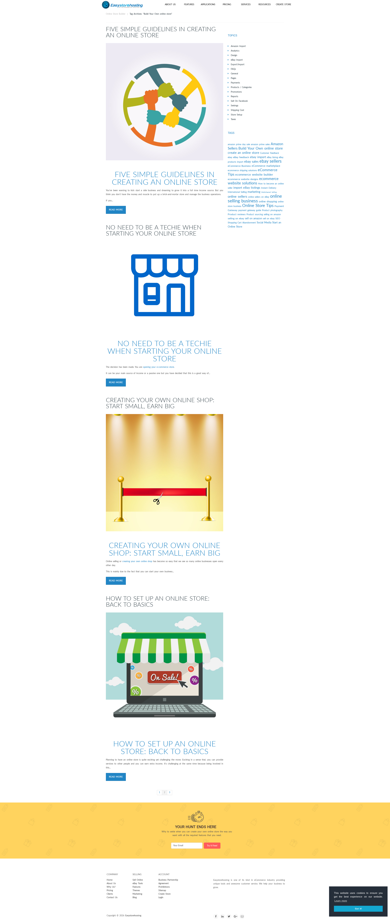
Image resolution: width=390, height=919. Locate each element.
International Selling (237, 192)
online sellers (237, 196)
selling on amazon (272, 214)
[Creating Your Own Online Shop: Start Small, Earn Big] (164, 472)
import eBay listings (246, 187)
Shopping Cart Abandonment (242, 223)
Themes (136, 890)
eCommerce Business (239, 166)
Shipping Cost (237, 110)
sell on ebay (269, 219)
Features (189, 5)
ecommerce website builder (254, 174)
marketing (254, 192)
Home (109, 880)
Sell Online (138, 880)
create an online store (243, 152)
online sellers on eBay (258, 197)
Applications (208, 5)
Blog (135, 897)
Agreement (163, 883)
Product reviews (237, 214)
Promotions (236, 92)
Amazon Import (238, 46)
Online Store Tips (258, 206)
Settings (234, 106)
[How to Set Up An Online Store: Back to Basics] (164, 671)
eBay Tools (138, 883)
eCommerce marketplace (266, 166)
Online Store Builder (115, 14)
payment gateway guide (249, 210)
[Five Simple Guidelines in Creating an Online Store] (164, 101)
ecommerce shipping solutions (242, 170)
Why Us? (111, 887)
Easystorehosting (133, 916)
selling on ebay (236, 218)
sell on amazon (253, 218)
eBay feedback (241, 157)
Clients (110, 894)
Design (234, 55)
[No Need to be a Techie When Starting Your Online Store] (164, 285)
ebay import (258, 157)
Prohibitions (164, 887)
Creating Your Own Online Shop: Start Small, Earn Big (160, 403)
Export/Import (237, 65)
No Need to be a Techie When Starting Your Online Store (153, 231)
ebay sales (251, 161)
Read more (116, 210)
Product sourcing (254, 214)
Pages (233, 78)
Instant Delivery (268, 188)
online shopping (268, 201)
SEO (277, 218)
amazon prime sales (260, 144)
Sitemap (162, 890)
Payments (235, 83)
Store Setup (236, 115)
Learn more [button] (340, 901)
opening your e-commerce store (158, 367)
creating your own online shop (137, 561)
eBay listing (272, 157)
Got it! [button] (358, 908)
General (234, 74)
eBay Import (237, 60)
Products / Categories (241, 87)
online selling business (255, 198)
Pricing (227, 5)
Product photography (272, 210)
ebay (230, 157)
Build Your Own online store (260, 148)
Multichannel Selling (269, 192)
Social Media (264, 222)
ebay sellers (270, 161)
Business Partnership (168, 880)
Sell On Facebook (239, 101)
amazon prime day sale (239, 144)
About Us (170, 5)
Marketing (137, 894)
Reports (234, 96)
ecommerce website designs (243, 179)
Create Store (283, 5)
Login (160, 897)
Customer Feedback (269, 153)
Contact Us (112, 897)
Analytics (235, 51)
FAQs (233, 69)
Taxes (233, 119)
